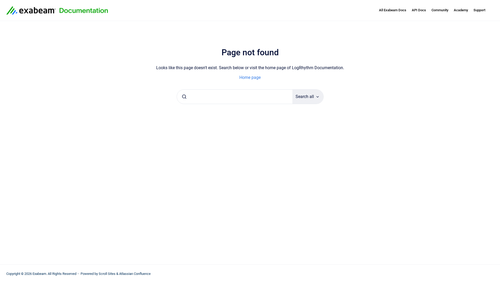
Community (439, 10)
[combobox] (234, 97)
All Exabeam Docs (392, 10)
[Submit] (184, 96)
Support (479, 10)
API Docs (419, 10)
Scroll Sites (107, 274)
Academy (461, 10)
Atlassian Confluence (135, 274)
